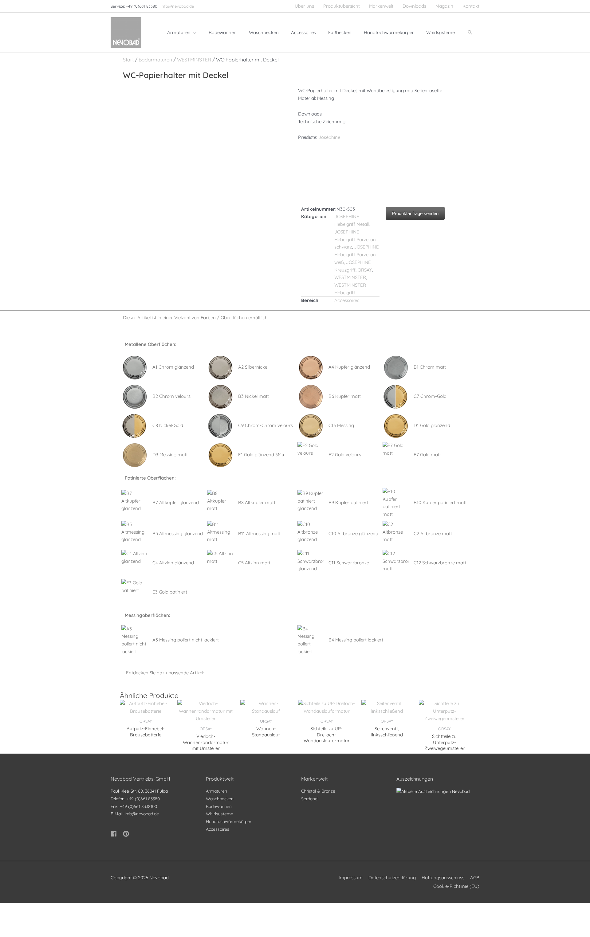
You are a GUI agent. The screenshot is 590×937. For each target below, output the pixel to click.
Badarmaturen (155, 60)
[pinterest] (127, 834)
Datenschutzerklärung (392, 877)
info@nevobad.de (177, 6)
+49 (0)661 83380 (143, 799)
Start (128, 60)
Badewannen (219, 806)
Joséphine (329, 137)
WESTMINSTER (194, 60)
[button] (470, 32)
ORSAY (365, 270)
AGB (474, 877)
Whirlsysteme (219, 814)
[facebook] (116, 834)
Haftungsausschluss (443, 877)
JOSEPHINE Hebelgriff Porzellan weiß (356, 254)
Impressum (351, 877)
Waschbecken (220, 799)
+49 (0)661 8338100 (138, 806)
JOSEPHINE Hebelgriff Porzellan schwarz (355, 239)
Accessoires (346, 300)
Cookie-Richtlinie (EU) (456, 886)
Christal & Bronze (318, 791)
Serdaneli (310, 799)
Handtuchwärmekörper (228, 821)
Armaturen (216, 791)
